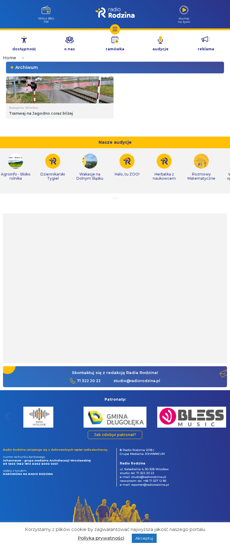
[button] (7, 416)
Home (9, 57)
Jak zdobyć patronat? (115, 434)
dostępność (24, 49)
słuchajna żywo (184, 19)
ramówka (115, 49)
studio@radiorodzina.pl (137, 381)
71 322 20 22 (89, 381)
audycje (160, 49)
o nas (69, 49)
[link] (52, 167)
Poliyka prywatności (101, 538)
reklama (206, 49)
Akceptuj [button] (144, 538)
